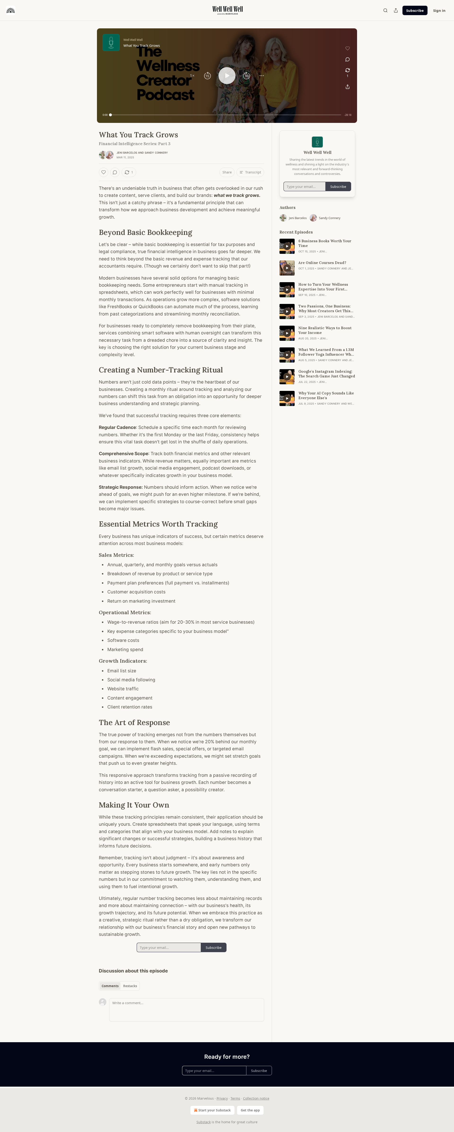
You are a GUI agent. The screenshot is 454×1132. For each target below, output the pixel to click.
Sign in (439, 10)
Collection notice (256, 1098)
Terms (235, 1098)
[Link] (92, 232)
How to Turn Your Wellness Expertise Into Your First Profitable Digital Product (323, 287)
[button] (192, 75)
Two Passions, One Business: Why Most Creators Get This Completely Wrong (324, 308)
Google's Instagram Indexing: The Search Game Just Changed (326, 373)
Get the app (250, 1110)
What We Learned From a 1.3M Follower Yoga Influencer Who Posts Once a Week (326, 352)
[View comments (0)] (347, 59)
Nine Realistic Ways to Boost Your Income (325, 330)
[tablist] (119, 986)
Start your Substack (214, 1110)
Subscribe (415, 10)
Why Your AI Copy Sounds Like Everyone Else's (326, 395)
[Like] (103, 172)
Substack (203, 1122)
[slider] (225, 114)
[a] (287, 246)
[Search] (385, 10)
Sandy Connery (156, 152)
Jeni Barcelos (127, 152)
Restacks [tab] (130, 986)
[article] (317, 246)
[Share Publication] (396, 10)
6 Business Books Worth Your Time (324, 243)
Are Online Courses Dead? (322, 262)
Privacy (222, 1098)
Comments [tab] (110, 986)
